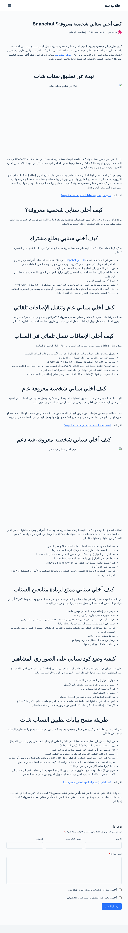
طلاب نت (112, 5)
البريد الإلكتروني (74, 838)
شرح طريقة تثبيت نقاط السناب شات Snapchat (86, 195)
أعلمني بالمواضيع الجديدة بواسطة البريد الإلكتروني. (91, 897)
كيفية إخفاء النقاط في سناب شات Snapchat (87, 425)
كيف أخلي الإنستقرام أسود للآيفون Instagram (87, 782)
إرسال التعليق (111, 906)
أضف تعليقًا (115, 854)
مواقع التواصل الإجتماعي (78, 32)
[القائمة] (9, 5)
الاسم (119, 838)
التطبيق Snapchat (75, 260)
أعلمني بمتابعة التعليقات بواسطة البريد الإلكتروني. (92, 889)
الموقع (39, 838)
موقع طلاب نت (63, 54)
